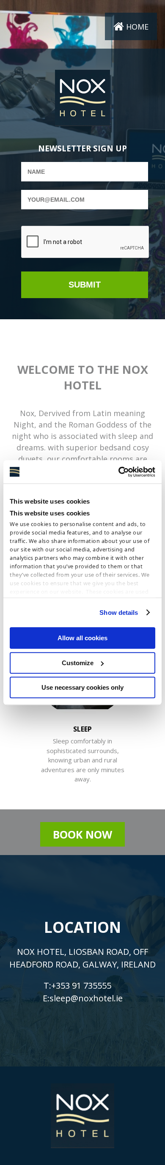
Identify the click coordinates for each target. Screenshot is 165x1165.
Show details (118, 612)
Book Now (82, 834)
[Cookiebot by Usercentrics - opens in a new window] (118, 471)
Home (137, 27)
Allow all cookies (82, 637)
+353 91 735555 (81, 985)
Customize (78, 662)
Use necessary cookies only (82, 687)
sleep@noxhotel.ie (86, 997)
